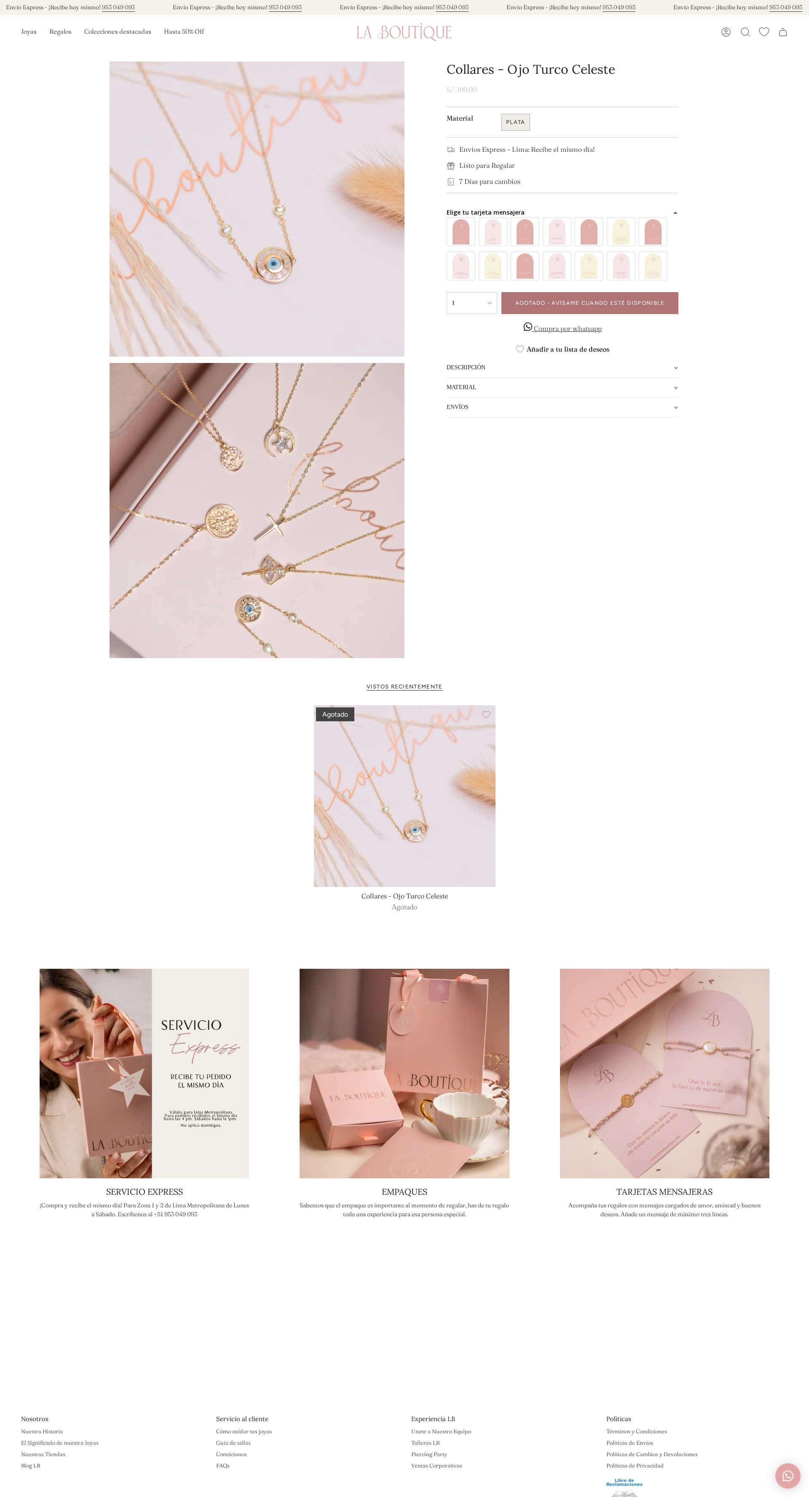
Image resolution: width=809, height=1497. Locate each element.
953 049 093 (118, 7)
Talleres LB (425, 1442)
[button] (29, 32)
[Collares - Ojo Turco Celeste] (405, 796)
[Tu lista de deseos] (764, 32)
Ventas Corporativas (436, 1465)
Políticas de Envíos (629, 1442)
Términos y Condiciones (636, 1431)
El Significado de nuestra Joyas (60, 1442)
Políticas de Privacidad (635, 1465)
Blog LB (30, 1465)
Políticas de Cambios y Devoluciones (652, 1454)
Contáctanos (231, 1454)
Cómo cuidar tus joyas (244, 1431)
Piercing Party (429, 1454)
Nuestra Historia (42, 1431)
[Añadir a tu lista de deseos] (486, 714)
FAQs (223, 1465)
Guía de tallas (233, 1442)
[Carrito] (783, 32)
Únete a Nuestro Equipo (441, 1431)
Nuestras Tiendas (43, 1454)
